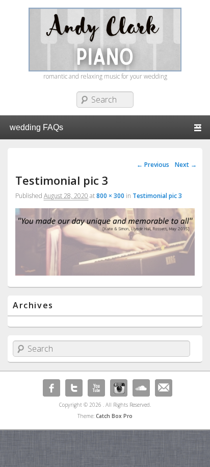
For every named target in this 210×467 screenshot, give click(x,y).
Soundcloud (141, 388)
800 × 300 (110, 195)
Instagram (118, 388)
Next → (186, 164)
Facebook (51, 388)
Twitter (74, 388)
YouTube (96, 388)
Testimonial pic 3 (157, 195)
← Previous (153, 164)
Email (163, 388)
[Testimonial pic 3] (105, 273)
